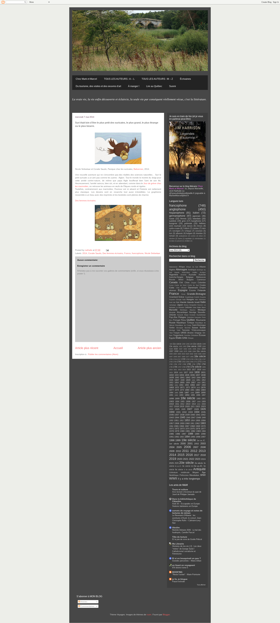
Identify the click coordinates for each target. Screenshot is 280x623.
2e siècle (199, 463)
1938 (182, 415)
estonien (199, 231)
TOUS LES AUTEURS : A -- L (119, 79)
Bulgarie (190, 280)
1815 (189, 370)
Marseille (173, 310)
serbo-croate (174, 228)
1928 (196, 409)
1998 (171, 440)
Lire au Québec (154, 86)
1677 (187, 356)
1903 (171, 401)
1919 (182, 406)
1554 (204, 349)
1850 (193, 380)
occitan (171, 241)
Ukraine (190, 333)
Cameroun (201, 280)
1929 (203, 409)
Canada (173, 282)
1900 (198, 399)
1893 (181, 395)
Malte (199, 307)
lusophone (196, 221)
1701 (171, 359)
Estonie (192, 290)
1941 (198, 415)
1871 (182, 387)
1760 (179, 362)
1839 (171, 377)
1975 (192, 428)
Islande (190, 302)
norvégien (176, 231)
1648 (175, 356)
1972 (177, 428)
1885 (176, 393)
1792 (193, 364)
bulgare (189, 233)
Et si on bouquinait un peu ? (186, 558)
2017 (196, 455)
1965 (176, 426)
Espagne (182, 290)
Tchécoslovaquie (198, 330)
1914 (194, 404)
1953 (187, 420)
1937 (176, 415)
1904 (177, 402)
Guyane (172, 299)
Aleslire (176, 527)
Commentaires (87, 606)
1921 (193, 407)
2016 (189, 455)
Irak (174, 302)
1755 (171, 362)
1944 (177, 417)
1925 (177, 409)
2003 (203, 443)
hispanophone (176, 212)
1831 (203, 372)
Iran (177, 302)
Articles (83, 602)
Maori (204, 307)
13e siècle (173, 346)
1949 (204, 418)
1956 (203, 420)
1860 (199, 382)
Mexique (202, 310)
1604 (175, 354)
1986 (177, 434)
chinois (200, 226)
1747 (204, 359)
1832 (171, 375)
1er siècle (174, 443)
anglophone (177, 209)
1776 (204, 362)
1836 (192, 375)
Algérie (172, 270)
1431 (180, 346)
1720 (183, 359)
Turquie (176, 333)
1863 (176, 385)
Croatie (203, 285)
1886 (181, 393)
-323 (170, 344)
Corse (171, 285)
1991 (171, 437)
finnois (183, 218)
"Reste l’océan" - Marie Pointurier (186, 574)
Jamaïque (172, 305)
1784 (175, 364)
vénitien (187, 241)
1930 (171, 412)
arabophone (183, 236)
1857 (193, 382)
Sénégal (172, 330)
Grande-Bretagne (196, 294)
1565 (181, 351)
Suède (203, 327)
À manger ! (133, 86)
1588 (189, 351)
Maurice (192, 310)
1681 (192, 356)
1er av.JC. (201, 441)
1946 (188, 418)
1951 (176, 420)
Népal (186, 315)
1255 (187, 344)
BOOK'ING (177, 572)
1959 (182, 423)
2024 (203, 459)
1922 (197, 406)
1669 (183, 356)
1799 (188, 367)
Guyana (203, 297)
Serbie (172, 328)
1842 (188, 377)
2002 (196, 443)
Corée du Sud (193, 285)
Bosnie (172, 280)
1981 (187, 431)
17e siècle (195, 366)
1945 (182, 417)
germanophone (177, 215)
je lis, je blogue (179, 579)
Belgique (189, 277)
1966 (181, 426)
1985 (171, 434)
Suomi (172, 86)
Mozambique (182, 312)
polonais (188, 223)
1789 (189, 364)
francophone (138, 253)
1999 (178, 440)
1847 (177, 380)
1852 (204, 380)
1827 (186, 372)
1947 (193, 417)
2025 (171, 463)
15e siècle (201, 351)
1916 (204, 404)
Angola (176, 272)
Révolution (194, 475)
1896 (198, 395)
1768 (191, 362)
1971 (171, 428)
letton (201, 236)
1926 (183, 409)
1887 (186, 392)
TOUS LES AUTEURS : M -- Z (157, 79)
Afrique (182, 267)
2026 (177, 463)
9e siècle (189, 469)
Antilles (194, 272)
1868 (204, 385)
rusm (149, 614)
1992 (176, 437)
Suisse (195, 327)
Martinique (183, 310)
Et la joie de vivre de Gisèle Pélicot (187, 539)
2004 (171, 447)
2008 (203, 447)
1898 (171, 398)
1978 (171, 431)
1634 (195, 354)
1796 (175, 367)
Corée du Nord (180, 285)
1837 (198, 375)
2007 (195, 447)
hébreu (202, 223)
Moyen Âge (199, 472)
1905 (182, 402)
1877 (171, 390)
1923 (203, 406)
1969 (198, 426)
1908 (199, 401)
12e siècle (197, 344)
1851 (198, 380)
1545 (189, 349)
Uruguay (198, 333)
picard (179, 241)
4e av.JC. (178, 466)
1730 (196, 359)
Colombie (202, 283)
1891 (171, 395)
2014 (84, 253)
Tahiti (178, 330)
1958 (176, 423)
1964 (171, 426)
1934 (196, 412)
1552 (199, 349)
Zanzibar (187, 335)
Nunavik (180, 315)
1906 (188, 401)
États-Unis (181, 337)
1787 (180, 364)
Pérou (183, 320)
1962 (197, 423)
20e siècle (186, 462)
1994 (187, 436)
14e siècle (191, 346)
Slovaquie (179, 328)
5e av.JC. (198, 466)
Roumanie (201, 320)
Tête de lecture (179, 537)
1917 (171, 407)
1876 (203, 387)
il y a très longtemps (189, 478)
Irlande (183, 302)
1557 (171, 351)
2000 (183, 443)
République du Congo (183, 325)
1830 (197, 372)
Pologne (182, 317)
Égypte (172, 338)
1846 (171, 380)
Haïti (184, 299)
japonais (196, 216)
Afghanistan (173, 267)
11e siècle (177, 344)
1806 (204, 367)
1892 (176, 395)
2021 (185, 459)
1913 (188, 404)
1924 (171, 409)
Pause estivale (178, 581)
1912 (182, 404)
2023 (197, 459)
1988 (190, 433)
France (127, 253)
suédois (172, 221)
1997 (203, 437)
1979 (177, 431)
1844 (198, 378)
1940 (192, 415)
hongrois (173, 223)
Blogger (166, 614)
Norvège (192, 312)
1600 (171, 354)
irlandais (199, 233)
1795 (171, 367)
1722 (188, 359)
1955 (198, 420)
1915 (198, 404)
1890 (203, 392)
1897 (204, 395)
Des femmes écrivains (85, 200)
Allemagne (181, 269)
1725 (192, 359)
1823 (171, 372)
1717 (179, 359)
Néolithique (173, 475)
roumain (177, 226)
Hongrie (190, 299)
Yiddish (186, 228)
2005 (179, 447)
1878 (177, 390)
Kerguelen (193, 305)
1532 (176, 349)
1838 (203, 375)
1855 (182, 382)
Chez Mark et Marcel (86, 79)
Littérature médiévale (179, 472)
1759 (175, 362)
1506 (204, 346)
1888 (192, 393)
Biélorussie (201, 277)
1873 (188, 388)
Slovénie (187, 328)
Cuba (171, 287)
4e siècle (186, 466)
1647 (171, 356)
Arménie (183, 275)
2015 (180, 455)
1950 (171, 421)
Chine (187, 283)
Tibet (171, 333)
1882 (197, 390)
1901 (204, 399)
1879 (182, 390)
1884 (171, 393)
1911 (177, 404)
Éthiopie (191, 338)
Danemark (193, 287)
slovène (172, 238)
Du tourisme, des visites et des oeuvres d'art (98, 86)
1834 (181, 375)
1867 (198, 385)
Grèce (181, 297)
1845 (204, 378)
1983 (198, 431)
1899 (177, 398)
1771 (195, 362)
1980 (182, 431)
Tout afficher (201, 585)
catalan (196, 228)
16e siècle (200, 356)
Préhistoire (184, 475)
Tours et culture (180, 489)
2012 (193, 451)
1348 (204, 344)
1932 (184, 412)
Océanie (192, 315)
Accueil (118, 348)
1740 (200, 359)
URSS (183, 332)
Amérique (192, 270)
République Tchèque (185, 323)
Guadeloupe (189, 297)
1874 (193, 387)
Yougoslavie (178, 335)
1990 (203, 434)
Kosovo (200, 305)
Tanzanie (186, 330)
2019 (172, 459)
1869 (171, 387)
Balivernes (138, 169)
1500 (199, 346)
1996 (198, 437)
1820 (204, 369)
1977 (203, 428)
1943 (171, 417)
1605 (179, 354)
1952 (182, 421)
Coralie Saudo (94, 253)
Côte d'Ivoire (181, 288)
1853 (171, 383)
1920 (187, 406)
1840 (177, 378)
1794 (204, 364)
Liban (194, 307)
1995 (192, 437)
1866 (192, 385)
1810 (171, 369)
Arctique (203, 272)
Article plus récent (86, 348)
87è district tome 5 (180, 568)
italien (196, 212)
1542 (185, 349)
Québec (191, 320)
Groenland (173, 297)
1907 (194, 402)
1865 (187, 385)
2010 (178, 451)
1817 (194, 370)
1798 (183, 367)
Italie (203, 302)
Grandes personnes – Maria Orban (186, 561)
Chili (181, 283)
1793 (198, 364)
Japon (180, 305)
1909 (204, 402)
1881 (192, 390)
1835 (187, 375)
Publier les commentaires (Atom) (103, 354)
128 (191, 344)
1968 (192, 426)
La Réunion (180, 307)
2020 (179, 459)
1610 (183, 354)
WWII (173, 478)
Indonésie (202, 299)
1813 (179, 369)
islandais (197, 218)
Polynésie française (194, 317)
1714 (175, 359)
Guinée (196, 297)
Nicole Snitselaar (152, 253)
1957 (171, 423)
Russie (172, 322)
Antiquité (199, 469)
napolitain (188, 238)
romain (172, 236)
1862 (171, 385)
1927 (189, 409)
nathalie (89, 250)
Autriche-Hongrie (176, 277)
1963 (203, 423)
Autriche (202, 275)
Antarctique (186, 272)
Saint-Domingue (199, 325)
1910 (171, 404)
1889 (197, 392)
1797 (179, 367)
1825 (181, 372)
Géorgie (178, 299)
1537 (180, 349)
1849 (188, 380)
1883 (203, 390)
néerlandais (199, 238)
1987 (184, 434)
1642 (204, 354)
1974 (187, 429)
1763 (183, 362)
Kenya (186, 305)
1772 (199, 362)
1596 (194, 351)
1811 (175, 369)
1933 (190, 412)
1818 (199, 370)
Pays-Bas (173, 317)
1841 (182, 377)
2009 (171, 451)
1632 (191, 354)
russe (171, 218)
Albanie (202, 267)
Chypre (193, 282)
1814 (184, 369)
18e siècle (188, 398)
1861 (204, 383)
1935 (203, 412)
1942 (203, 415)
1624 (187, 354)
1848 (182, 380)
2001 (190, 443)
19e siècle (188, 440)
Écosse (202, 335)
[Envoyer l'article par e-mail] (107, 250)
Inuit (170, 302)
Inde (196, 299)
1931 (178, 412)
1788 (184, 364)
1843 (193, 378)
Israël (197, 302)
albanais (179, 233)
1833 (177, 375)
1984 (204, 431)
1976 (198, 428)
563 (192, 466)
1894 (187, 395)
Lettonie (188, 307)
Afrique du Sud (192, 267)
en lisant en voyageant (183, 565)
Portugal (176, 320)
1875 (198, 387)
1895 (193, 395)
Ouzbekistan (201, 315)
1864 (181, 385)
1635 (200, 354)
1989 (197, 434)
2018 (203, 455)
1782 (171, 364)
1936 (171, 415)
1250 (183, 344)
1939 (187, 415)
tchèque (188, 231)
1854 (177, 383)
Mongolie (172, 312)
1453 (184, 346)
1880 (187, 390)
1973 (182, 428)
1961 (192, 423)
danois (190, 226)
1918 (176, 406)
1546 (194, 349)
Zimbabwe (194, 335)
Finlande (202, 290)
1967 (187, 426)
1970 (203, 426)
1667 (179, 356)
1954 (193, 421)
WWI (203, 475)
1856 (188, 383)
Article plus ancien (149, 348)
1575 (185, 351)
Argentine (173, 274)
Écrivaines (185, 79)
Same (180, 238)
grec (184, 221)
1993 (182, 437)
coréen (193, 236)
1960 (187, 423)
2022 (191, 459)
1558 (176, 351)
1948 (198, 417)
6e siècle (179, 470)
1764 (187, 362)
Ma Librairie (178, 544)
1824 (176, 372)
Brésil (180, 280)
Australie (192, 275)
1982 (193, 431)
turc (170, 233)
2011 (185, 451)
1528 (171, 349)
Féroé (183, 294)
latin (204, 228)
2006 (187, 447)
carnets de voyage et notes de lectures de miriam (187, 511)
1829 (191, 372)
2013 (202, 451)
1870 (177, 388)
